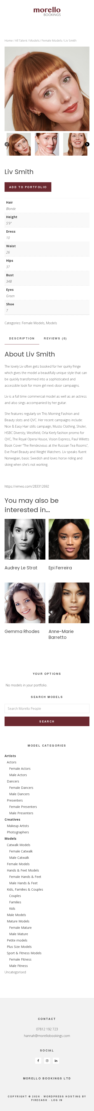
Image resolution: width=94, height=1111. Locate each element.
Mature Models (18, 921)
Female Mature (20, 927)
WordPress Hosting (62, 1096)
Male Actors (18, 775)
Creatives (12, 819)
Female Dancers (21, 787)
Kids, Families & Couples (25, 889)
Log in (57, 1100)
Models (34, 40)
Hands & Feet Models (23, 870)
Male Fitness (18, 966)
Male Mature (18, 934)
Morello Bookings (47, 11)
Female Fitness (20, 959)
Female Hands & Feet (25, 876)
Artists (10, 756)
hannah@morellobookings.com (47, 1036)
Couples (15, 896)
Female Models (52, 40)
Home (9, 40)
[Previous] (7, 144)
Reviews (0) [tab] (55, 338)
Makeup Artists (18, 826)
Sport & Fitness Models (24, 953)
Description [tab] (22, 338)
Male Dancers (19, 794)
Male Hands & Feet (23, 883)
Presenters (15, 800)
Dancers (13, 781)
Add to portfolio (28, 187)
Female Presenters (23, 807)
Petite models (17, 940)
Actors (11, 762)
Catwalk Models (18, 845)
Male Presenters (21, 813)
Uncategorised (15, 972)
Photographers (18, 832)
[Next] (87, 144)
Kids (12, 908)
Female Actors (20, 768)
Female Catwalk (21, 851)
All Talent (21, 40)
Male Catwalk (19, 857)
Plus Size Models (19, 946)
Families (15, 902)
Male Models (16, 915)
